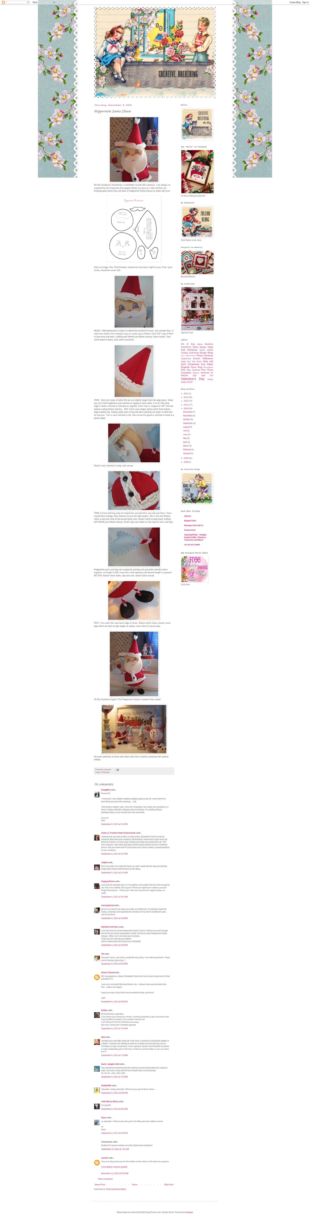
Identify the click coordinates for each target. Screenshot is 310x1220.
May (185, 438)
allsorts (187, 516)
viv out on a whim (192, 544)
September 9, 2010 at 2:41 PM (114, 872)
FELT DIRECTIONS (188, 356)
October (187, 419)
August (186, 427)
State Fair (207, 375)
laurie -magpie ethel (110, 1064)
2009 (186, 458)
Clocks (210, 350)
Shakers (196, 373)
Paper (210, 364)
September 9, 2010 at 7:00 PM (114, 1028)
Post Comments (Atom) (116, 1189)
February (187, 449)
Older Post (168, 1185)
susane (104, 1158)
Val (102, 954)
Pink (183, 370)
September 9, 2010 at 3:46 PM (114, 945)
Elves (210, 352)
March (186, 446)
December (188, 412)
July (185, 431)
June (185, 434)
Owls (203, 364)
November (188, 416)
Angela (104, 862)
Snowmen (205, 373)
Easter (203, 352)
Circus (202, 350)
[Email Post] (117, 769)
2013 (186, 397)
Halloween (207, 358)
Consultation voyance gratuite (114, 1167)
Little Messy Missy (109, 1101)
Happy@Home (108, 881)
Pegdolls (185, 367)
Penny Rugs (196, 367)
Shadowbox (186, 373)
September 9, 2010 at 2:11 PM (114, 824)
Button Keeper (199, 347)
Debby (104, 1010)
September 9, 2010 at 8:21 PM (114, 1109)
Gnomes (196, 358)
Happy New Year (188, 361)
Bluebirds (209, 344)
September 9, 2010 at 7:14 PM (114, 1055)
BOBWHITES (186, 347)
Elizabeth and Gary (110, 927)
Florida (200, 355)
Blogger (189, 1212)
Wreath (190, 382)
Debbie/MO (106, 1085)
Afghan (200, 344)
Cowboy (184, 353)
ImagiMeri (105, 790)
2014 (186, 393)
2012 (186, 401)
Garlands (208, 355)
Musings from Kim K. (193, 525)
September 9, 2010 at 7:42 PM (114, 1077)
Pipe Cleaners (193, 370)
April (185, 442)
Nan (103, 1037)
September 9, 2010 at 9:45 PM (114, 1133)
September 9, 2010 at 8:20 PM (114, 1093)
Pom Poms (207, 370)
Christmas (105, 772)
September (188, 423)
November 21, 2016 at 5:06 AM (114, 1173)
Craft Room (194, 353)
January (187, 453)
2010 (186, 408)
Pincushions (208, 367)
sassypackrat (107, 905)
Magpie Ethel (190, 521)
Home (134, 1185)
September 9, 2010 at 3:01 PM (114, 897)
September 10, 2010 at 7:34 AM (115, 1149)
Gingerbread (186, 358)
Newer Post (100, 1185)
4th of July (188, 344)
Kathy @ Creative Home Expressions (118, 833)
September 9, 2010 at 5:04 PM (114, 964)
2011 (186, 405)
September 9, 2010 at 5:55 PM (114, 1001)
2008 (186, 462)
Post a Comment (105, 1179)
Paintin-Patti (189, 530)
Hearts (199, 361)
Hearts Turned (107, 972)
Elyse (103, 1118)
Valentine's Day (193, 378)
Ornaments (193, 364)
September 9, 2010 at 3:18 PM (114, 918)
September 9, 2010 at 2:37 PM (114, 854)
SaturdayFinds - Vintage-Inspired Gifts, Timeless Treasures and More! (195, 537)
